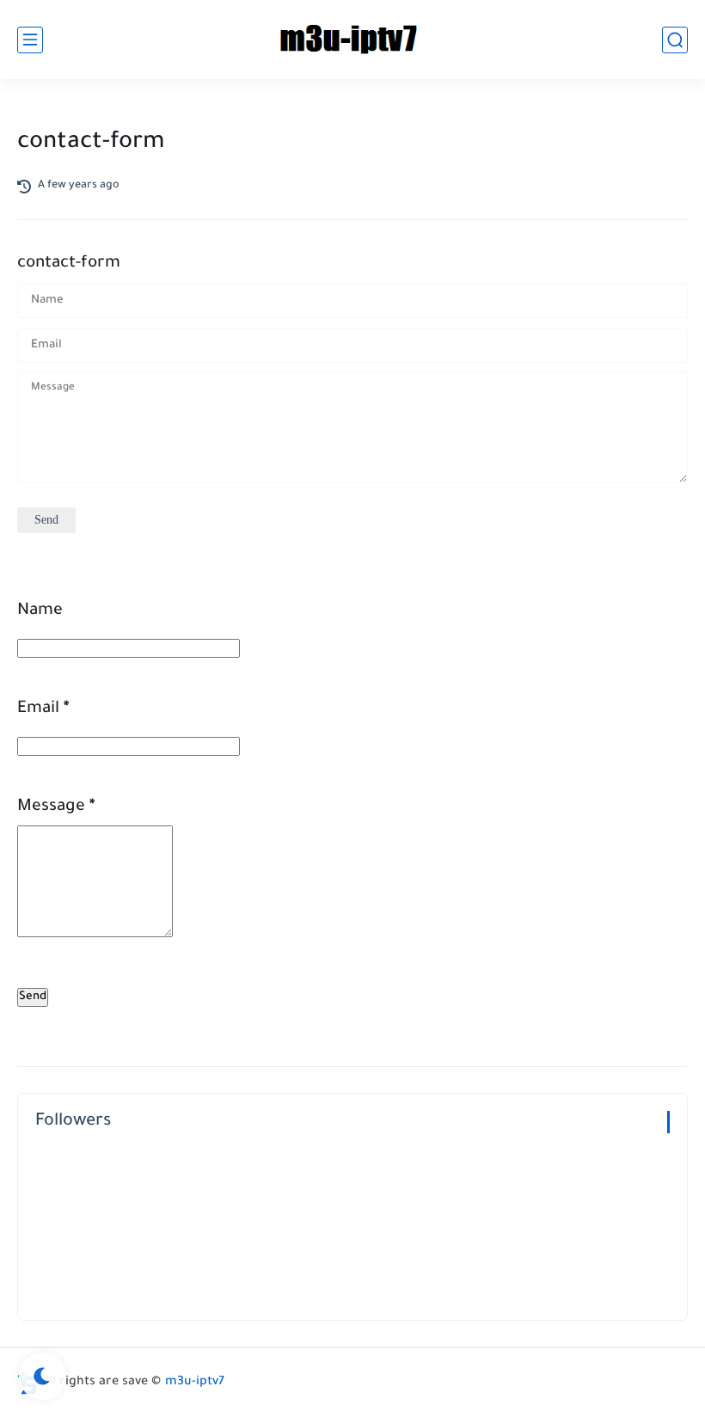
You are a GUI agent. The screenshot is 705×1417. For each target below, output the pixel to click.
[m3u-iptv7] (352, 39)
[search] (675, 40)
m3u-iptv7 (194, 1382)
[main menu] (30, 40)
